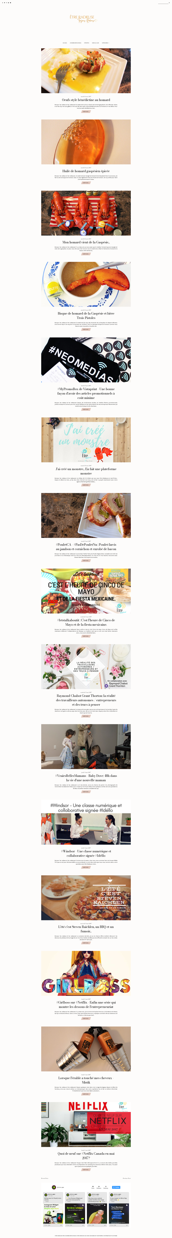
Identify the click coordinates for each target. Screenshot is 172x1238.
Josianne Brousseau (75, 43)
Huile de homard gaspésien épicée (86, 171)
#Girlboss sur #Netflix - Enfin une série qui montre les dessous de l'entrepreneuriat (86, 1004)
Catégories (105, 43)
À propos (86, 43)
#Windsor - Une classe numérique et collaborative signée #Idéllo (86, 853)
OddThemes (100, 1235)
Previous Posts (127, 1178)
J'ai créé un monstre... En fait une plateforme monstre (86, 471)
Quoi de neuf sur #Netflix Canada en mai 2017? (86, 1155)
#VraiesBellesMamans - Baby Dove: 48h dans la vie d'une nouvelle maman (86, 778)
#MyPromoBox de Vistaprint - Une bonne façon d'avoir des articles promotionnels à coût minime (86, 393)
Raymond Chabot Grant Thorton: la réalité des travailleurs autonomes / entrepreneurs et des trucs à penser (86, 700)
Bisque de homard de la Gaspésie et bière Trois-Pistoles (86, 315)
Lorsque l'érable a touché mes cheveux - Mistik (86, 1080)
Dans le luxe (95, 43)
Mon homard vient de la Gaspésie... (86, 242)
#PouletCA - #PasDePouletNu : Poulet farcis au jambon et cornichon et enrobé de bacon (86, 546)
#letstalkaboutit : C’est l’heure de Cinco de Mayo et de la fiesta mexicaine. (86, 622)
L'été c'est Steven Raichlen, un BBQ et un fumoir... (86, 929)
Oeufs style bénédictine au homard (86, 99)
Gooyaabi (114, 1235)
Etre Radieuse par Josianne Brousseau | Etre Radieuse (70, 1235)
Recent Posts (44, 1178)
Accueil (65, 43)
